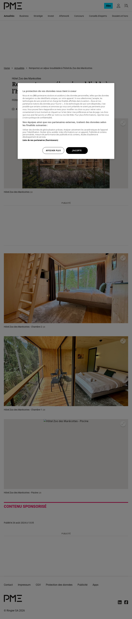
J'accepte (77, 150)
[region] (66, 121)
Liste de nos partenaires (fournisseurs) (40, 140)
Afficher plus (53, 150)
